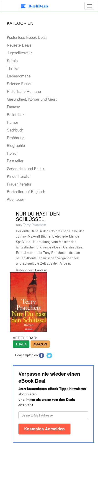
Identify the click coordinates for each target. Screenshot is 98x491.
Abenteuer (15, 199)
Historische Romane (24, 91)
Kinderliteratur (19, 176)
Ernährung (15, 137)
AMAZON (40, 344)
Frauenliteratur (19, 184)
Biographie (16, 145)
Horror (12, 153)
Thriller (13, 68)
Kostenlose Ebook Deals (27, 37)
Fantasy (13, 106)
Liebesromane (19, 76)
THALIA (21, 344)
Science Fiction (19, 83)
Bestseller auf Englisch (26, 191)
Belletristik (15, 114)
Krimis (12, 60)
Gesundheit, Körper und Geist (32, 99)
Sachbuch (15, 130)
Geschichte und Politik (25, 168)
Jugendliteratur (19, 52)
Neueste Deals (19, 45)
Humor (12, 122)
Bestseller (15, 161)
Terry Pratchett (34, 224)
